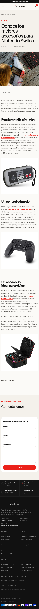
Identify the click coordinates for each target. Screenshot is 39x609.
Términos (11, 601)
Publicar (19, 467)
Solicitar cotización (26, 542)
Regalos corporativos (26, 539)
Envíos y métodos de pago (27, 567)
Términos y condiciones (7, 554)
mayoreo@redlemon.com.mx (29, 545)
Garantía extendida (6, 567)
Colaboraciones (5, 542)
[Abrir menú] (3, 6)
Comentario (7, 444)
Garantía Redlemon (25, 564)
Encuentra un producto (7, 564)
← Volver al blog (5, 92)
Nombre (5, 426)
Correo (5, 435)
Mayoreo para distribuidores (28, 536)
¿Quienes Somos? (6, 536)
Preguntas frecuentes (26, 570)
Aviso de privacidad (6, 548)
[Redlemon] (19, 6)
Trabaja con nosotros (7, 545)
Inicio (2, 14)
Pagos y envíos (5, 551)
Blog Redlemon (11, 14)
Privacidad (4, 601)
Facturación (4, 570)
